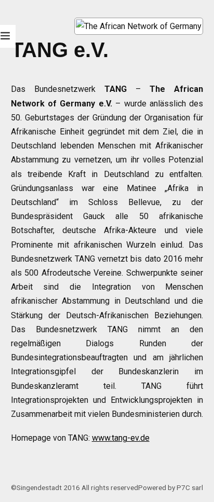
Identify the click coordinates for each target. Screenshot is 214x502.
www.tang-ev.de (121, 438)
